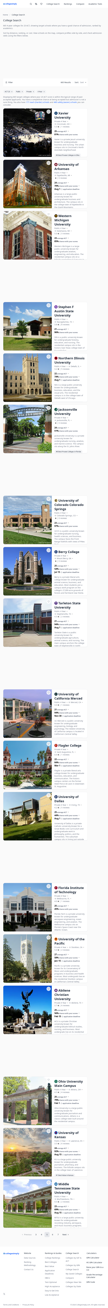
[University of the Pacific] (27, 958)
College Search (72, 1269)
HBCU (47, 1278)
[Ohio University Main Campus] (27, 1101)
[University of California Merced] (27, 713)
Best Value (49, 1266)
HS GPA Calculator (94, 1262)
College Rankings (52, 1258)
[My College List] (41, 3)
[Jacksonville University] (27, 429)
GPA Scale (90, 1282)
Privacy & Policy (28, 1305)
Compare (80, 4)
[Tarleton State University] (27, 622)
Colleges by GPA (73, 1265)
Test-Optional (51, 1282)
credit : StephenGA (41, 594)
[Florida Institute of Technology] (27, 907)
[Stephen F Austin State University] (27, 326)
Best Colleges (51, 1262)
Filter (10, 82)
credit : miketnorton (40, 206)
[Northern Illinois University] (27, 377)
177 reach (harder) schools (37, 102)
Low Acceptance (52, 1295)
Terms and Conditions (11, 1305)
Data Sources (30, 1258)
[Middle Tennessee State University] (27, 1203)
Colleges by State (73, 1286)
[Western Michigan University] (27, 235)
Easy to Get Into (52, 1290)
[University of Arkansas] (27, 184)
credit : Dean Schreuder (39, 258)
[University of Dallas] (27, 816)
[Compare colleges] (36, 3)
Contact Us (28, 1269)
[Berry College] (27, 571)
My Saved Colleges (74, 1273)
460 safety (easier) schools (65, 102)
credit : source (42, 155)
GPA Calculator (92, 1257)
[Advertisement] (45, 57)
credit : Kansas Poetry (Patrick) (38, 1175)
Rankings (68, 4)
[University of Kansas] (27, 1152)
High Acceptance (52, 1286)
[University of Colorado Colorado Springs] (27, 520)
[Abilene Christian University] (27, 1010)
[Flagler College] (27, 765)
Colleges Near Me (73, 1282)
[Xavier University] (27, 132)
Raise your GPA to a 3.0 (94, 1268)
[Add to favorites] (48, 112)
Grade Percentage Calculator (94, 1276)
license (49, 155)
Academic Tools (95, 4)
